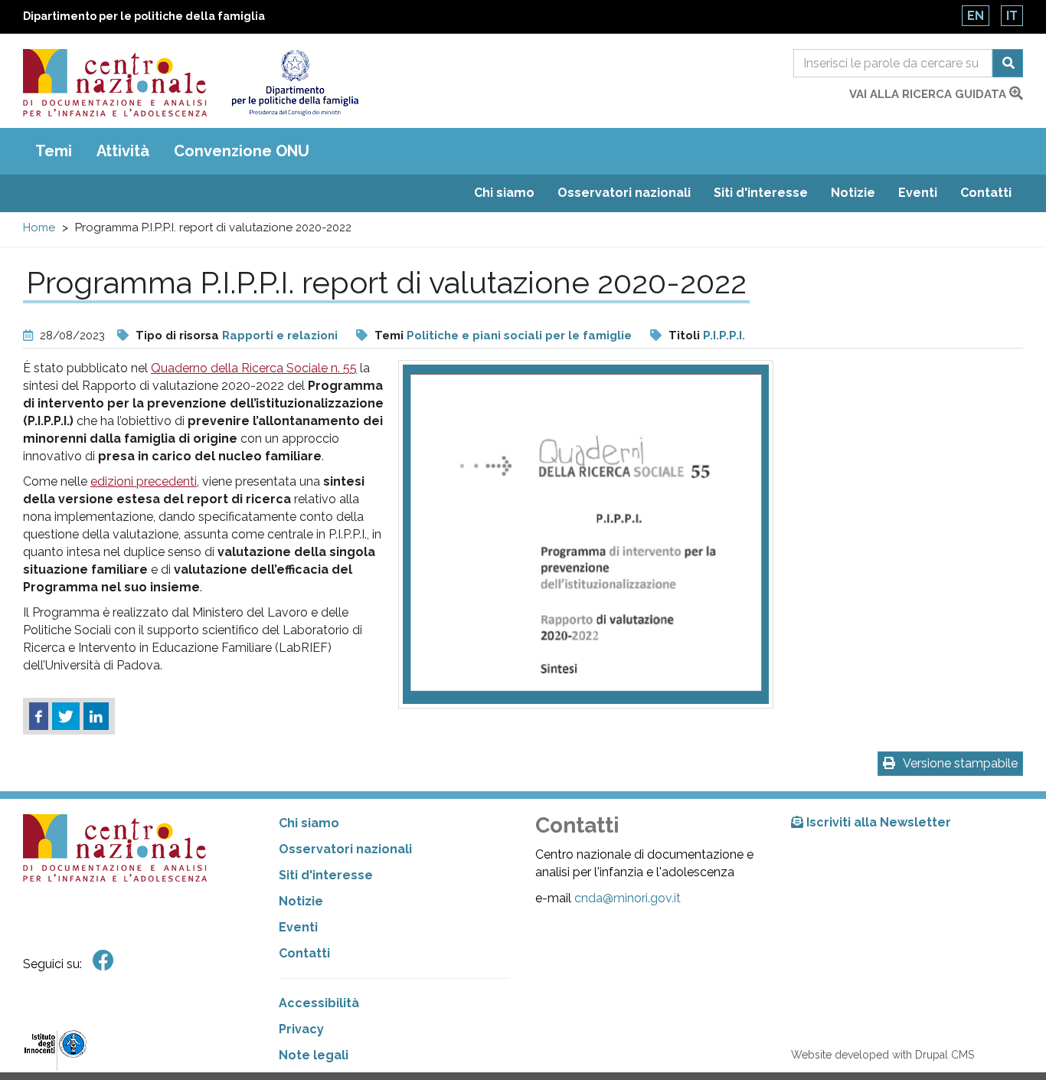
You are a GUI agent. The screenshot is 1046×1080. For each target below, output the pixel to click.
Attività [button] (122, 151)
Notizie (853, 192)
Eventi (917, 192)
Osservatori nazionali (624, 192)
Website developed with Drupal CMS (882, 1055)
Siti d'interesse (761, 192)
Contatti (986, 192)
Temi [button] (53, 151)
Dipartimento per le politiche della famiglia (144, 16)
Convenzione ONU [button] (241, 151)
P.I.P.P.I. (724, 335)
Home (39, 227)
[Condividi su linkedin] (96, 716)
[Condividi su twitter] (66, 716)
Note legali (313, 1055)
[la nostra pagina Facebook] (103, 961)
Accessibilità (319, 1003)
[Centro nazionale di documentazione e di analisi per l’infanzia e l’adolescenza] (115, 82)
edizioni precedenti (143, 481)
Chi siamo (504, 192)
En (975, 15)
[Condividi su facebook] (38, 716)
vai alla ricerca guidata (929, 94)
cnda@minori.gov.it (627, 898)
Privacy (301, 1029)
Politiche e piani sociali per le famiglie (519, 335)
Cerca (1007, 63)
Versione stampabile (960, 763)
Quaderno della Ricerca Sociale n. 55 (254, 368)
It (1012, 15)
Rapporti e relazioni (280, 335)
